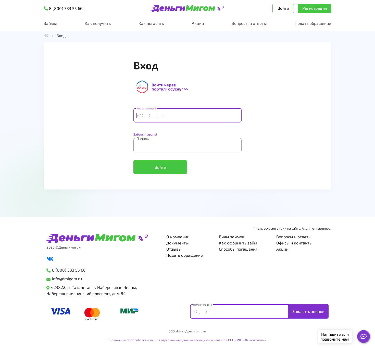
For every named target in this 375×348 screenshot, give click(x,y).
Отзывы (174, 248)
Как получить (98, 23)
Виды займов (231, 236)
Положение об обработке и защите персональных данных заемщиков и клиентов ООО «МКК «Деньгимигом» (187, 340)
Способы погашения (238, 248)
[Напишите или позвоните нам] (363, 336)
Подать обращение (313, 23)
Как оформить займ (238, 242)
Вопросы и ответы (249, 23)
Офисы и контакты (294, 242)
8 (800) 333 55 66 (68, 269)
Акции (198, 23)
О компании (177, 236)
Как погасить (151, 23)
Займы (50, 23)
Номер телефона (146, 108)
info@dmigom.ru (67, 278)
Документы (177, 242)
